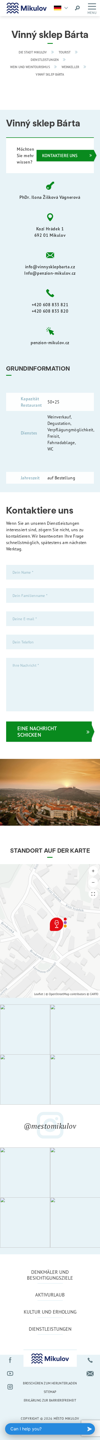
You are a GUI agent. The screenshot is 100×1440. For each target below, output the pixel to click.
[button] (93, 871)
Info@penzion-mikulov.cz (50, 273)
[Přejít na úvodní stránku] (26, 8)
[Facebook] (10, 1360)
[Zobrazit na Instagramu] (25, 1029)
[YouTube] (10, 1373)
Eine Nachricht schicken (37, 731)
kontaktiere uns (59, 155)
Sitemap (50, 1392)
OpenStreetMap (59, 994)
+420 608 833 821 (50, 304)
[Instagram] (10, 1387)
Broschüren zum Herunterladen (50, 1383)
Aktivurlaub (50, 1295)
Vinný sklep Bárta (50, 74)
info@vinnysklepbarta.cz (50, 266)
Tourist (65, 52)
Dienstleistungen (45, 60)
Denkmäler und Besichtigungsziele (50, 1275)
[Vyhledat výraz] (77, 8)
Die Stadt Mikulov (33, 52)
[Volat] (90, 1360)
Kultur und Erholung (50, 1312)
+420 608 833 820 (50, 311)
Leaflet (38, 994)
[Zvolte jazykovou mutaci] (62, 8)
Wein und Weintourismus (30, 67)
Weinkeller (70, 67)
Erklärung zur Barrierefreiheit (50, 1400)
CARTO (94, 994)
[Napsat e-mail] (90, 1373)
